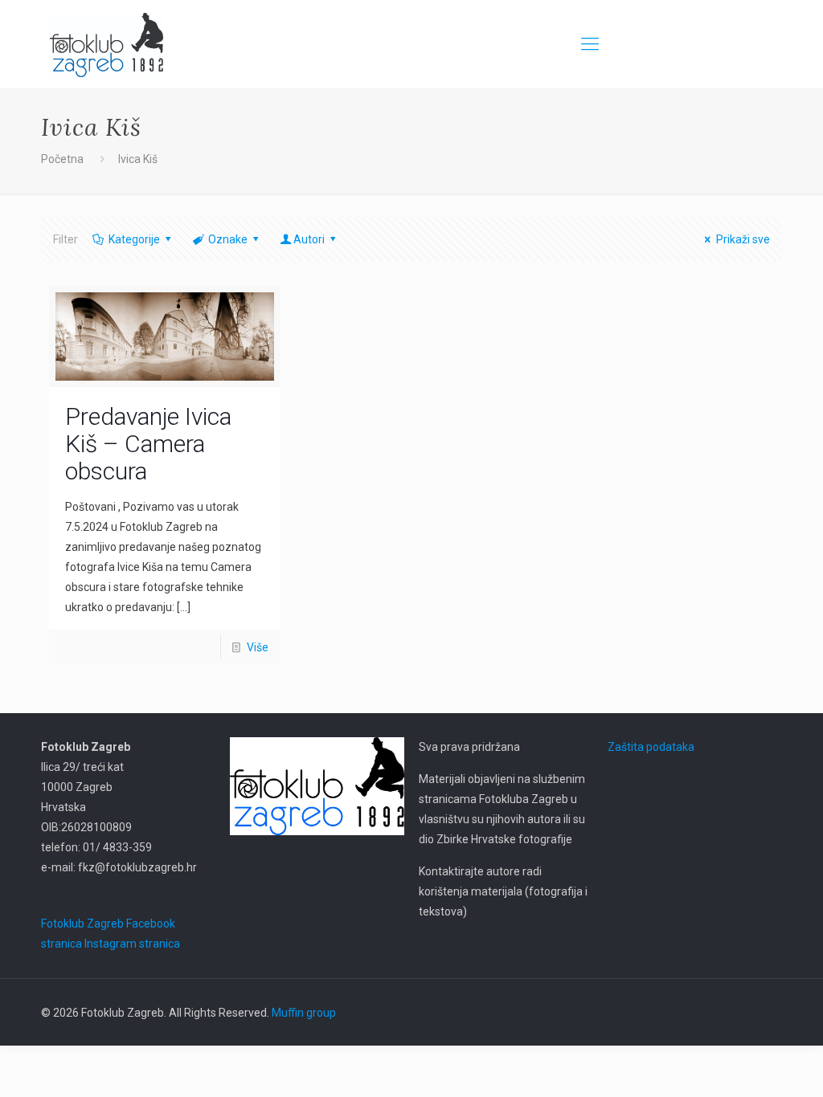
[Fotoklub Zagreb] (106, 44)
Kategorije (134, 239)
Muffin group (304, 1012)
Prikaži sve (743, 239)
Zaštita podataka (651, 746)
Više (257, 647)
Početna (62, 159)
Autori (309, 239)
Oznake (228, 239)
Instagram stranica (132, 943)
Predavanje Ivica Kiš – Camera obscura (148, 443)
